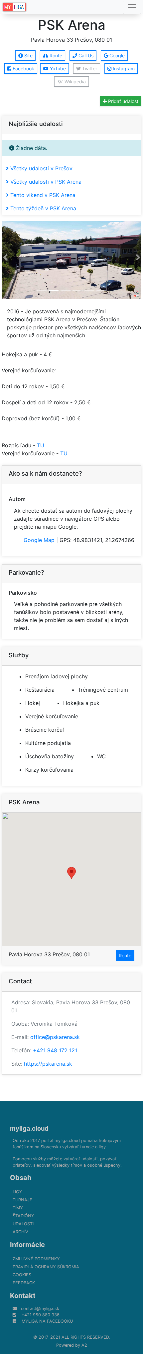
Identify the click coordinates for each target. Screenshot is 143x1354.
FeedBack (24, 1282)
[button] (5, 257)
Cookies (22, 1274)
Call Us (85, 55)
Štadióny (23, 1215)
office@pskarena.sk (55, 1037)
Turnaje (22, 1199)
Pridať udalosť (122, 101)
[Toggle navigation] (132, 7)
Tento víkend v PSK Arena (42, 195)
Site (28, 55)
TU (40, 445)
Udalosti (23, 1223)
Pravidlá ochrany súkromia (46, 1266)
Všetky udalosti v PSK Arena (45, 181)
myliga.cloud (29, 1128)
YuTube (57, 68)
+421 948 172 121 (55, 1050)
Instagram (123, 68)
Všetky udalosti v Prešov (40, 168)
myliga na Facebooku (47, 1321)
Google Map (39, 540)
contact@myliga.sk (40, 1308)
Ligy (17, 1191)
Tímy (18, 1207)
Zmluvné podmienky (36, 1258)
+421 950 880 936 (41, 1314)
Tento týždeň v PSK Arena (42, 208)
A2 (84, 1345)
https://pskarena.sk (48, 1063)
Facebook (22, 68)
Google (116, 55)
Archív (20, 1231)
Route (55, 55)
